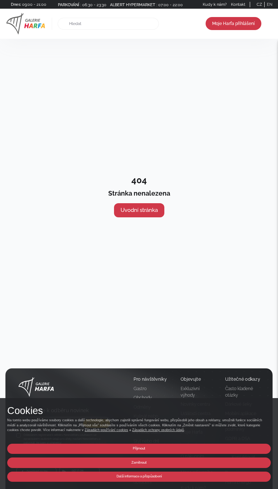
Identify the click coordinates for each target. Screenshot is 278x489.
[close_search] (155, 23)
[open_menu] (270, 24)
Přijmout (139, 448)
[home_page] (28, 24)
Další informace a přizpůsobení (139, 476)
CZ (259, 4)
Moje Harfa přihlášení (233, 23)
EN (269, 4)
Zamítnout (139, 462)
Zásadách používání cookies (106, 430)
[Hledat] (63, 23)
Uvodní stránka (139, 210)
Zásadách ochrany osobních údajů (158, 430)
